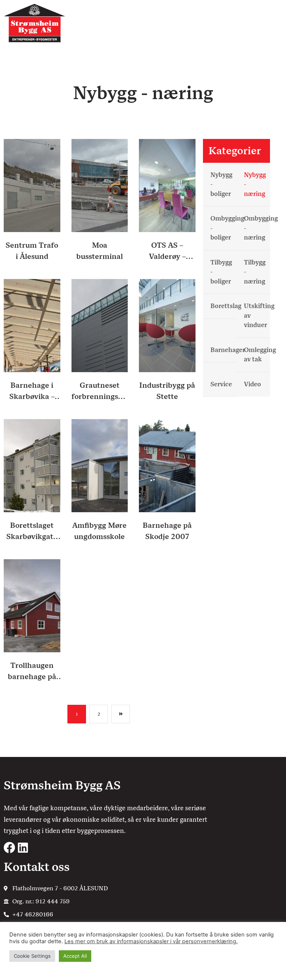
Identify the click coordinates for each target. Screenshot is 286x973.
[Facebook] (9, 847)
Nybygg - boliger (221, 184)
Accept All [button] (75, 956)
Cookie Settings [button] (32, 956)
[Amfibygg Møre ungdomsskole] (100, 465)
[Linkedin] (23, 847)
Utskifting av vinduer (257, 315)
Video (252, 384)
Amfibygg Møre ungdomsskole (99, 531)
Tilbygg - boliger (221, 272)
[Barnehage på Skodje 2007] (167, 465)
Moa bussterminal (99, 251)
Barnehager (223, 350)
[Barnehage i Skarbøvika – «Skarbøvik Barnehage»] (32, 325)
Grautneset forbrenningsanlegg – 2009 (100, 391)
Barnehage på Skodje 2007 (167, 531)
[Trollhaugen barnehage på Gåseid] (32, 605)
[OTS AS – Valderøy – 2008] (167, 184)
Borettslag (223, 306)
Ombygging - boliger (223, 228)
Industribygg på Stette (167, 391)
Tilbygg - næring (255, 272)
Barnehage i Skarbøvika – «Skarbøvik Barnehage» (32, 391)
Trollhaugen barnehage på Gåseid (32, 671)
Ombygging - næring (257, 228)
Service (221, 384)
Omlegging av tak (257, 354)
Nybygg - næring (255, 184)
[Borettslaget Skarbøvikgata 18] (32, 465)
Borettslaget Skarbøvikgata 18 (31, 531)
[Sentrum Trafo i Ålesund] (32, 184)
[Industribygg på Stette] (167, 325)
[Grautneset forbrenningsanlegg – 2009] (100, 325)
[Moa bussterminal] (100, 184)
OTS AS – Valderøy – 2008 (167, 251)
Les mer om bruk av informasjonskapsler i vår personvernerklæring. (151, 941)
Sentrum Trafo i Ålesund (32, 251)
